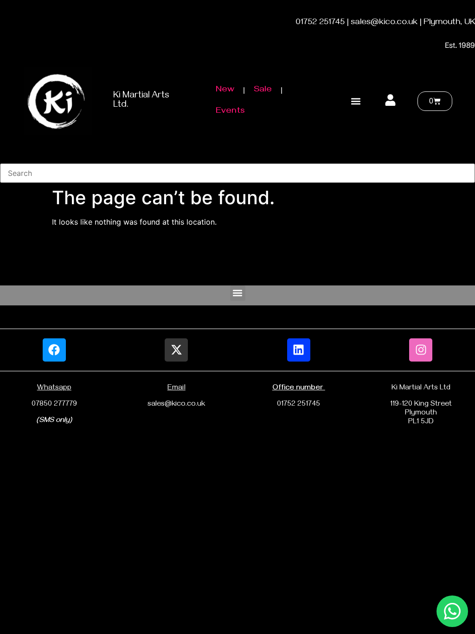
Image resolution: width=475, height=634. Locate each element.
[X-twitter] (176, 350)
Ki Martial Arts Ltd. (141, 101)
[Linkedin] (298, 350)
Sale (263, 90)
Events (230, 111)
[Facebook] (54, 350)
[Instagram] (420, 350)
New (225, 90)
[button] (356, 101)
